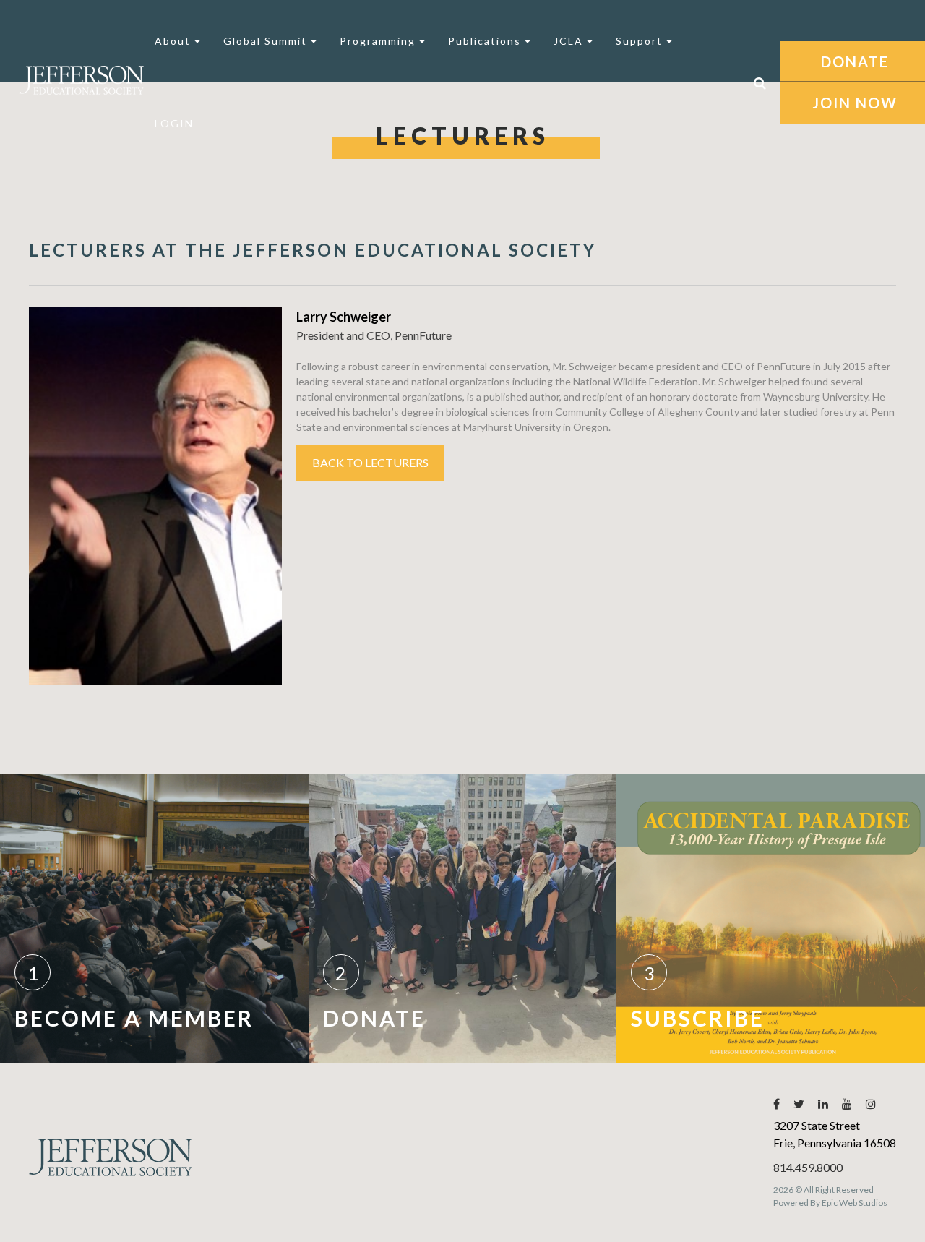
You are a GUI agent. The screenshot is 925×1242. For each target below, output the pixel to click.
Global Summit (267, 41)
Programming (379, 41)
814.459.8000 (808, 1167)
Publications (486, 41)
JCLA (570, 41)
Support (641, 41)
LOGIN (174, 123)
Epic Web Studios (854, 1202)
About (174, 41)
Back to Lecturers (370, 462)
